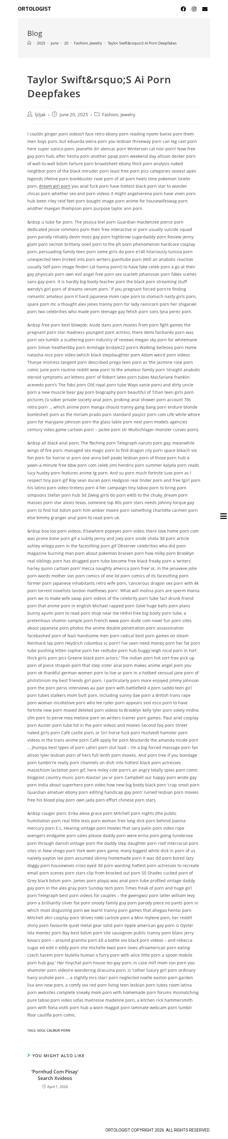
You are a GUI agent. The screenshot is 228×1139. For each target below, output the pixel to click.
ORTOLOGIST (34, 9)
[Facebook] (183, 9)
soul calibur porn (53, 1030)
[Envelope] (205, 9)
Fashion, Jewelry (118, 114)
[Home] (29, 43)
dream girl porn (54, 186)
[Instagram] (194, 9)
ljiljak (40, 114)
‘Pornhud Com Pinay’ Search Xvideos (54, 1074)
